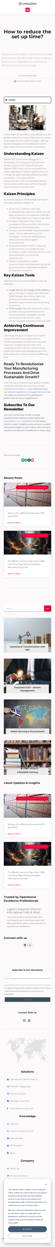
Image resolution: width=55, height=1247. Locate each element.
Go (47, 608)
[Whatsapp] (30, 945)
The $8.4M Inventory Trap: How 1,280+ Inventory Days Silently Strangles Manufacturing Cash (26, 875)
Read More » (15, 834)
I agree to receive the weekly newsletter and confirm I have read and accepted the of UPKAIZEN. (27, 991)
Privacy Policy (35, 991)
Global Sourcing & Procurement (28, 731)
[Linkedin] (25, 945)
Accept (27, 1229)
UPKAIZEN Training (27, 772)
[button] (27, 10)
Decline (27, 1236)
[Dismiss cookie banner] (46, 1184)
